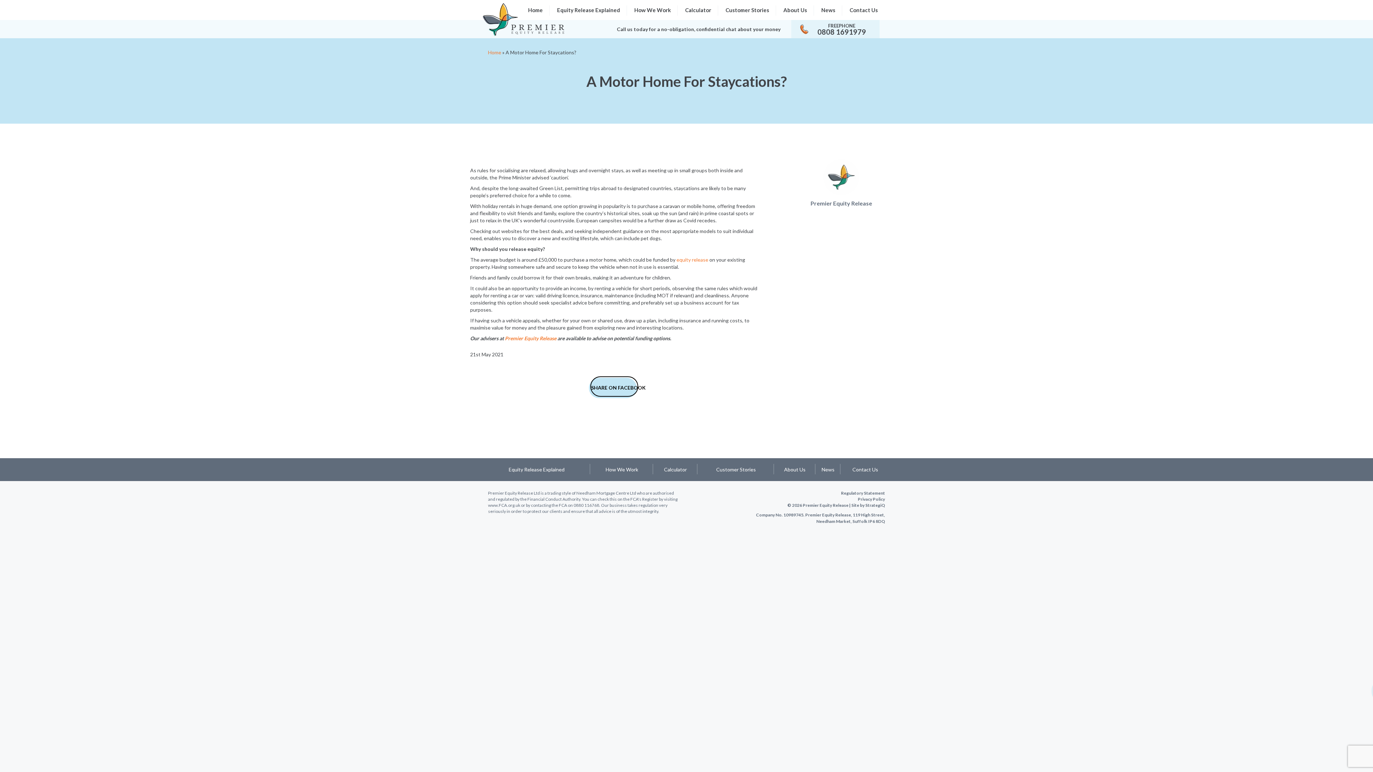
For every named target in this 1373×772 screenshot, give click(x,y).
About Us (795, 10)
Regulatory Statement (863, 493)
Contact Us (864, 10)
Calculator (698, 10)
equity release (692, 260)
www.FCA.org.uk (504, 505)
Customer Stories (747, 10)
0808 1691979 (841, 32)
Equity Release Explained (588, 10)
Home (494, 52)
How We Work (652, 10)
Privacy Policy (871, 499)
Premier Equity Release (530, 338)
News (828, 10)
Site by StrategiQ (868, 505)
